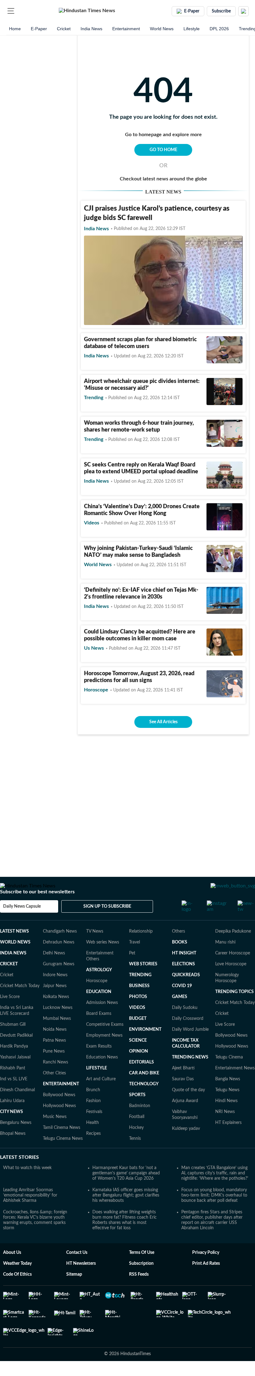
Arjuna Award (185, 1118)
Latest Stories (19, 1175)
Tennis (135, 1156)
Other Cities (54, 1091)
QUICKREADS (186, 993)
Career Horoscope (232, 971)
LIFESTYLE (96, 1086)
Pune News (54, 1069)
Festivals (94, 1129)
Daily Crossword (187, 1036)
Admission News (102, 1020)
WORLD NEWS (15, 960)
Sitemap (74, 1292)
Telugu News (227, 1108)
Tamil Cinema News (61, 1145)
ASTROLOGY (99, 988)
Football (136, 1134)
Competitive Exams (104, 1042)
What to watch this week (27, 1185)
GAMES (179, 1014)
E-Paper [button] (191, 11)
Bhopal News (13, 1151)
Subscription (141, 1281)
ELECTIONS (183, 982)
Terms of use (141, 1270)
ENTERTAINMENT (61, 1102)
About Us (12, 1270)
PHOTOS (138, 1014)
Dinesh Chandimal (17, 1108)
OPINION (138, 1069)
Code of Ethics (17, 1292)
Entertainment (126, 28)
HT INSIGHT (184, 971)
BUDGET (137, 1036)
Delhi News (54, 971)
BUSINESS (139, 1003)
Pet (132, 971)
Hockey (136, 1145)
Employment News (104, 1053)
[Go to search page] (22, 11)
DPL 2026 (219, 28)
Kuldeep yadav (186, 1146)
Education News (102, 1075)
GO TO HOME (163, 150)
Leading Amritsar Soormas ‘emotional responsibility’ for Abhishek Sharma (30, 1213)
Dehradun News (58, 960)
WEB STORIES (143, 982)
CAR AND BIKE (144, 1091)
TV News (94, 949)
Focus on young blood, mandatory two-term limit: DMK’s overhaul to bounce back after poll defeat (214, 1213)
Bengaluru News (15, 1140)
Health (92, 1140)
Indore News (55, 993)
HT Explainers (228, 1140)
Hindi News (226, 1118)
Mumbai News (57, 1036)
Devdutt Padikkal (16, 1053)
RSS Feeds (139, 1292)
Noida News (55, 1047)
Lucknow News (57, 1025)
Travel (134, 960)
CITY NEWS (11, 1129)
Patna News (54, 1058)
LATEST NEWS (14, 949)
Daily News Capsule (22, 924)
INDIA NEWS (13, 971)
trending (93, 397)
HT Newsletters (81, 1281)
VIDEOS (137, 1025)
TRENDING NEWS (190, 1075)
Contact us (76, 1270)
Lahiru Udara (12, 1118)
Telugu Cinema (229, 1075)
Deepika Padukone (233, 949)
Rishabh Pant (12, 1086)
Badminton (139, 1123)
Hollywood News (59, 1123)
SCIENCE (138, 1058)
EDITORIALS (141, 1080)
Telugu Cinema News (63, 1156)
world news (98, 564)
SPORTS (137, 1113)
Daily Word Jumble (190, 1047)
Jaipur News (55, 1003)
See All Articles (163, 722)
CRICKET (9, 982)
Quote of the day (188, 1108)
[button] (11, 11)
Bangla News (227, 1097)
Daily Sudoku (184, 1025)
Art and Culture (101, 1097)
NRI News (225, 1129)
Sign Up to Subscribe (107, 924)
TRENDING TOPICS (234, 1009)
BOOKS (179, 960)
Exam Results (99, 1064)
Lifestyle (191, 28)
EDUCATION (98, 1009)
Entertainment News (235, 1086)
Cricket (64, 28)
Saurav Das (183, 1097)
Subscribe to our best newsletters (37, 909)
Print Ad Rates (206, 1281)
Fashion (93, 1118)
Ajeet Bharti (183, 1086)
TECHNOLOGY (144, 1102)
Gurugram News (58, 982)
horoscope (96, 689)
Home (15, 28)
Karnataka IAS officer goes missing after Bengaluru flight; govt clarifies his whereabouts (125, 1213)
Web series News (102, 960)
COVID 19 (182, 1003)
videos (91, 522)
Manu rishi (225, 960)
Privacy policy (205, 1270)
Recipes (93, 1151)
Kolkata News (56, 1014)
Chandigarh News (60, 949)
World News (162, 28)
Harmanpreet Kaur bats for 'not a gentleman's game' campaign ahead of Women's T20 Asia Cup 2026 (126, 1190)
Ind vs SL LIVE (13, 1097)
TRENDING (140, 993)
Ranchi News (55, 1080)
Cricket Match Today (19, 1003)
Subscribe (221, 11)
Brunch (93, 1108)
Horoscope (96, 998)
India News (91, 28)
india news (96, 228)
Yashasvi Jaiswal (15, 1075)
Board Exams (98, 1031)
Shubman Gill (13, 1042)
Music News (55, 1134)
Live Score (10, 1014)
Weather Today (17, 1281)
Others (178, 949)
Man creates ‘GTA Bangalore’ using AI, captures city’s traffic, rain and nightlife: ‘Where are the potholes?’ (214, 1190)
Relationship (141, 949)
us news (94, 648)
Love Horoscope (230, 982)
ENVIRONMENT (145, 1047)
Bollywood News (59, 1113)
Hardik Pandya (14, 1064)
